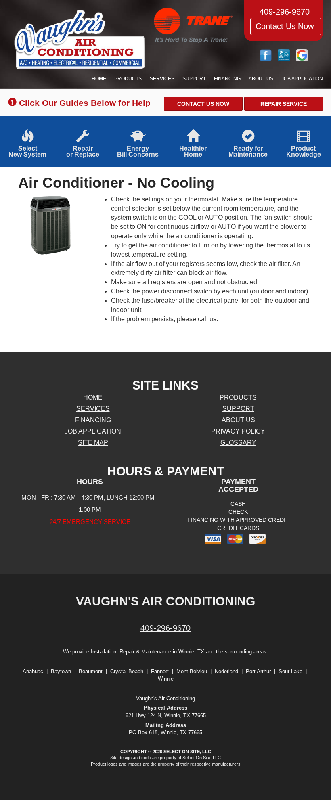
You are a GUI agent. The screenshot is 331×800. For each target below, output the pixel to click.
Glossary (238, 442)
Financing (227, 79)
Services (162, 79)
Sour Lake (290, 671)
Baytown (61, 671)
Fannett (160, 671)
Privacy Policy (238, 431)
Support (194, 79)
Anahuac (33, 671)
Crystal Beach (126, 671)
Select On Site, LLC (187, 751)
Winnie (166, 679)
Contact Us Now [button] (286, 26)
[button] (203, 104)
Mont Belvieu (191, 671)
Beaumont (91, 671)
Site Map (93, 442)
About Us (261, 79)
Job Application (302, 79)
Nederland (226, 671)
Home (99, 79)
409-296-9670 (165, 628)
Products (128, 79)
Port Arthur (258, 671)
